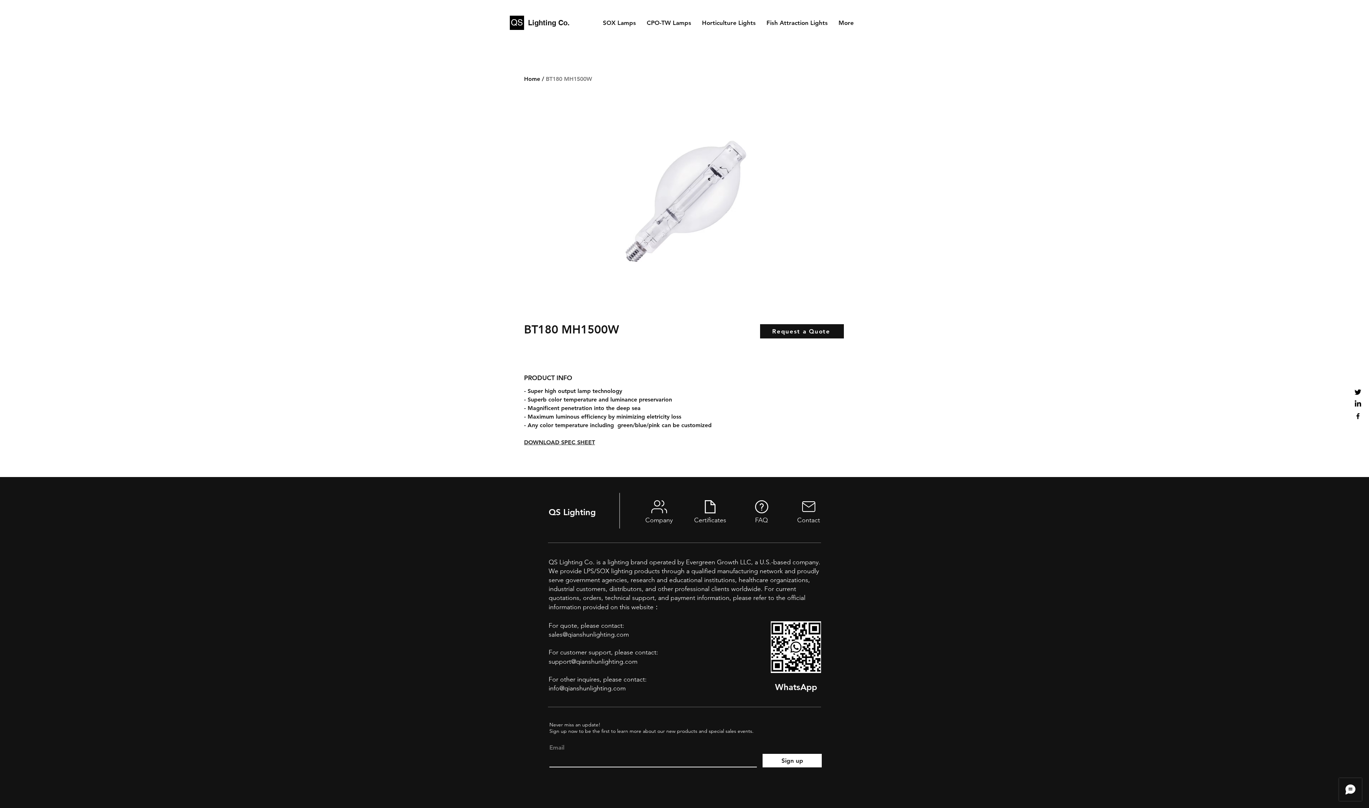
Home (532, 79)
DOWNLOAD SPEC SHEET (559, 442)
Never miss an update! (574, 724)
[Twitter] (1358, 392)
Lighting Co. (549, 23)
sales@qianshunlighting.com (589, 634)
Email (556, 748)
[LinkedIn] (1358, 404)
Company (659, 520)
